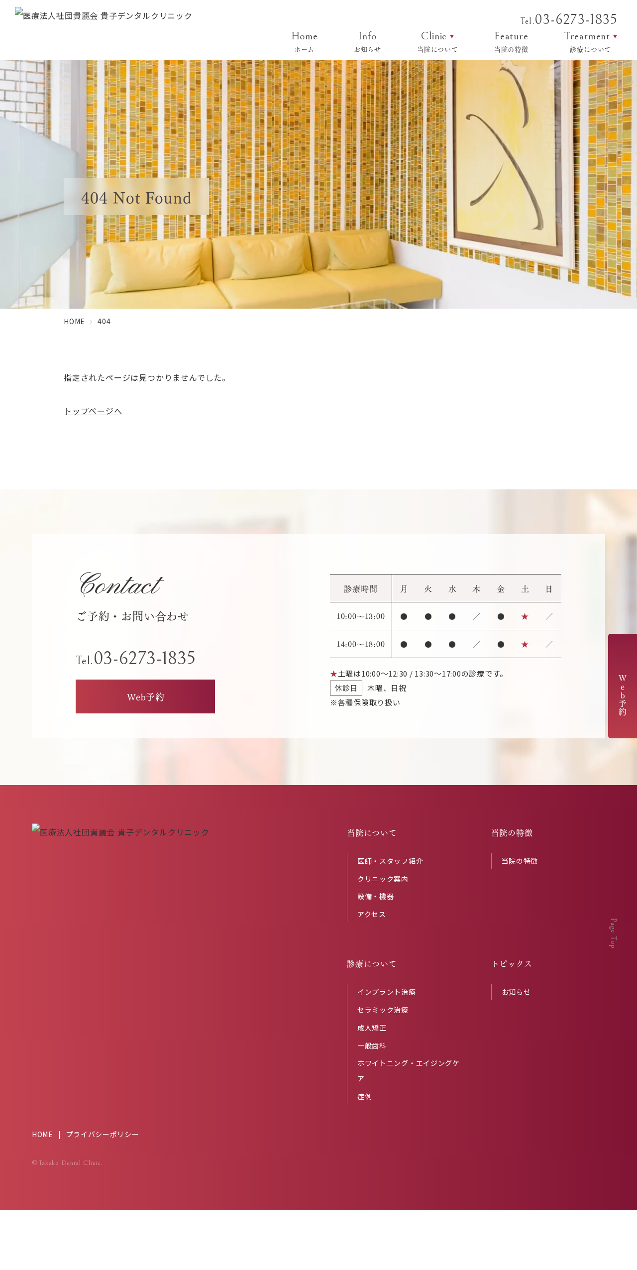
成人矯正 (372, 1028)
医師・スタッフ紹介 (390, 861)
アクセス (371, 914)
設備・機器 (375, 896)
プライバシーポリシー (102, 1134)
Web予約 (623, 695)
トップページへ (93, 411)
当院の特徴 (520, 861)
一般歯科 (372, 1045)
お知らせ (516, 992)
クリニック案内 (383, 879)
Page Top (613, 933)
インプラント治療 (386, 992)
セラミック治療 (383, 1010)
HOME (42, 1134)
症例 (364, 1096)
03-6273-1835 (568, 20)
